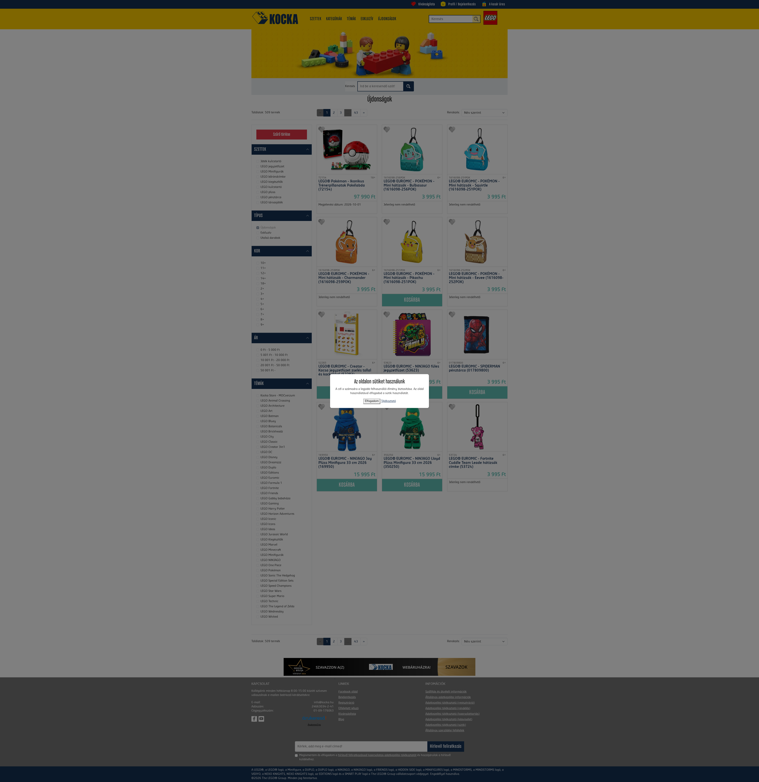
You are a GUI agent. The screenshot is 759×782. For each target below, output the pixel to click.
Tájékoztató (388, 401)
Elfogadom (372, 401)
